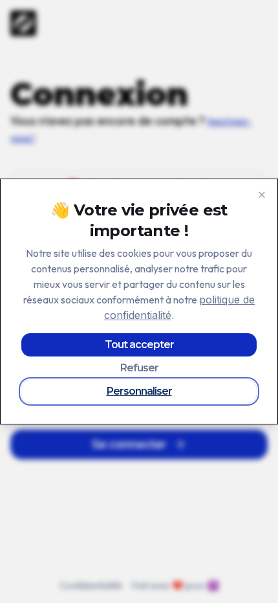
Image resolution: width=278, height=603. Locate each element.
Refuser (139, 368)
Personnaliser (139, 391)
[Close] (262, 195)
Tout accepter (139, 344)
